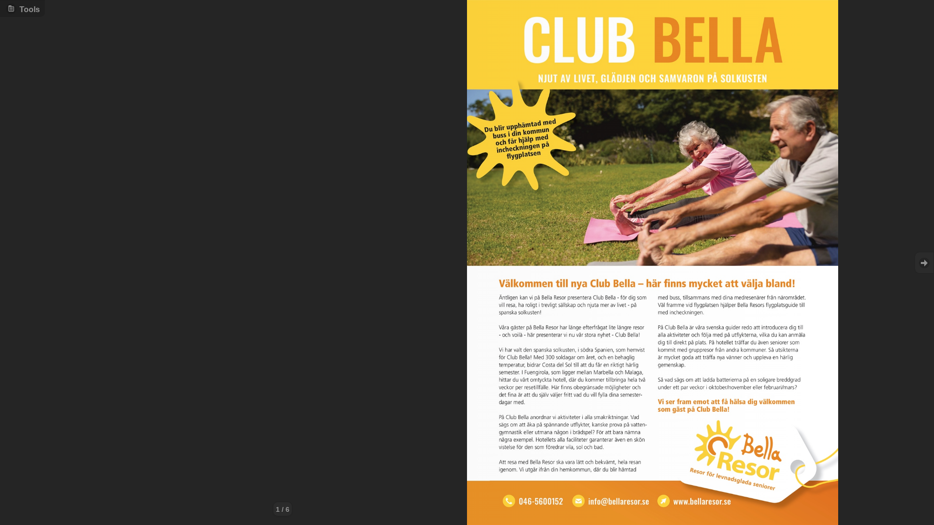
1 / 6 (282, 509)
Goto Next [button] (924, 263)
